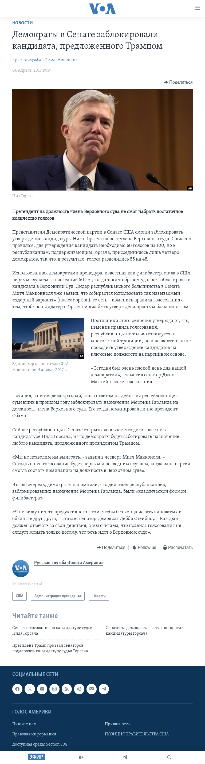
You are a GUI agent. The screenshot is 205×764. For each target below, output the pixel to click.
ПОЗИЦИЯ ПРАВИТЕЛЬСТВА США (137, 734)
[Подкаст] (79, 689)
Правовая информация (34, 734)
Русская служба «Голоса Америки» (45, 60)
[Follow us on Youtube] (42, 689)
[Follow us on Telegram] (104, 689)
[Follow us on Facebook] (17, 689)
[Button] (178, 82)
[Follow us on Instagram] (54, 689)
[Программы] (81, 757)
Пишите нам (24, 724)
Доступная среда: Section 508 (40, 744)
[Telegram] (125, 757)
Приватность (117, 724)
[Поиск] (169, 757)
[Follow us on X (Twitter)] (30, 689)
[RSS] (67, 689)
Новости (22, 23)
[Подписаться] (91, 689)
